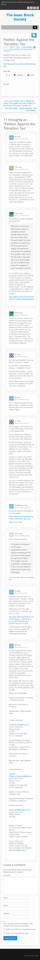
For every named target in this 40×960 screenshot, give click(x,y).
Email (5, 905)
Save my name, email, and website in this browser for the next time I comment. (18, 924)
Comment (7, 875)
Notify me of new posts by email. (17, 933)
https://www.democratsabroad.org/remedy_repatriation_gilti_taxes (21, 517)
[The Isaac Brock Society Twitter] (37, 8)
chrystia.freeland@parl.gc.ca (19, 724)
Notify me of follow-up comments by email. (21, 929)
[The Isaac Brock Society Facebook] (31, 8)
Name (6, 898)
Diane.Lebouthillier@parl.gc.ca (20, 810)
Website (6, 913)
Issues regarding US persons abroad (21, 49)
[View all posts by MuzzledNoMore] (34, 47)
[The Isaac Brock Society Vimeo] (34, 8)
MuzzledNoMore (28, 47)
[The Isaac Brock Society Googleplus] (28, 8)
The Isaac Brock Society (20, 17)
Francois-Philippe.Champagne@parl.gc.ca (20, 775)
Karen (17, 213)
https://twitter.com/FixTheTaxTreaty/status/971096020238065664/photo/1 (21, 299)
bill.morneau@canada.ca (18, 850)
